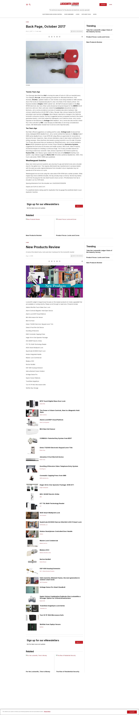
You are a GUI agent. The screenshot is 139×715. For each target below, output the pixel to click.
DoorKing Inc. (43, 468)
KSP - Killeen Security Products (47, 571)
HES (41, 496)
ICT (40, 506)
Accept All (132, 712)
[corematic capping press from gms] (32, 478)
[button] (27, 4)
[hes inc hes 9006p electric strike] (32, 496)
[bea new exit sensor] (32, 431)
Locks (77, 14)
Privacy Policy (47, 711)
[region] (69, 712)
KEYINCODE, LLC (43, 524)
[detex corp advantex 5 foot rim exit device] (32, 459)
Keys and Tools (86, 14)
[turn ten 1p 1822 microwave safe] (32, 617)
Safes (94, 14)
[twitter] (54, 36)
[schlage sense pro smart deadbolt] (32, 589)
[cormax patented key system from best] (32, 441)
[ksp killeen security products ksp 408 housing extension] (32, 571)
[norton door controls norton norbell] (32, 561)
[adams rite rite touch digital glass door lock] (32, 403)
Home (27, 21)
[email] (59, 36)
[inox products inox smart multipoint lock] (32, 515)
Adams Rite (42, 403)
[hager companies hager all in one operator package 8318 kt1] (32, 487)
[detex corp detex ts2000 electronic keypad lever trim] (32, 450)
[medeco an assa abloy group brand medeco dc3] (32, 552)
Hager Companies (44, 487)
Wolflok (41, 627)
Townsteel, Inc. (43, 608)
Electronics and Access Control (52, 14)
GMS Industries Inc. (44, 478)
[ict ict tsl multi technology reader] (32, 506)
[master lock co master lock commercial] (32, 543)
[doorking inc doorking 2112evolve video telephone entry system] (32, 468)
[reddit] (57, 36)
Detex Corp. (42, 450)
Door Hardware (69, 14)
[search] (30, 4)
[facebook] (49, 36)
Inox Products (43, 515)
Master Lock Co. (43, 543)
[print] (82, 36)
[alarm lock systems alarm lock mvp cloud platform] (32, 422)
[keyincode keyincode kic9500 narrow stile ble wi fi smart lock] (32, 524)
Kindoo (41, 534)
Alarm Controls (43, 414)
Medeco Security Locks (45, 552)
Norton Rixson (43, 561)
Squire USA (42, 600)
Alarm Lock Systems (44, 422)
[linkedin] (51, 36)
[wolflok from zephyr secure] (32, 627)
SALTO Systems (43, 582)
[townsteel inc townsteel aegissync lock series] (32, 608)
